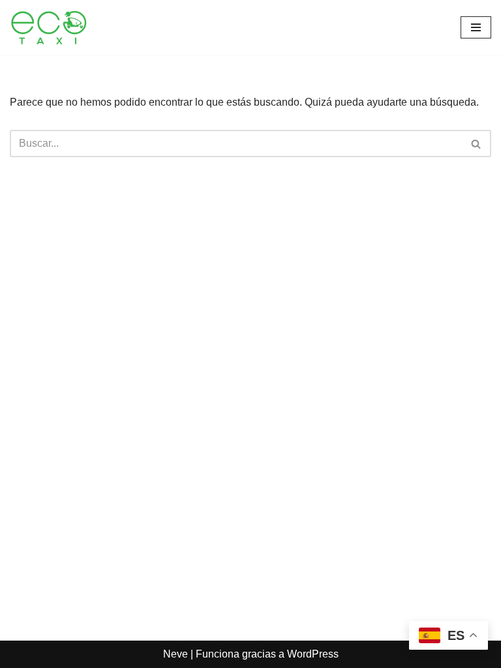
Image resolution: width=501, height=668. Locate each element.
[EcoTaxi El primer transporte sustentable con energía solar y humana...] (49, 27)
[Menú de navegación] (476, 27)
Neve (175, 654)
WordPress (313, 654)
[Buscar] (476, 143)
